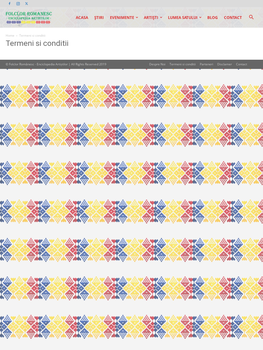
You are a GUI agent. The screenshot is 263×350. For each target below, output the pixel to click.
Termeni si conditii (183, 64)
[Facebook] (9, 3)
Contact (233, 17)
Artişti (151, 17)
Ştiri (99, 17)
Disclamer (224, 64)
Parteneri (206, 64)
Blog (212, 17)
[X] (26, 3)
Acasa (82, 17)
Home (10, 35)
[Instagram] (18, 3)
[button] (251, 17)
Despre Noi (157, 64)
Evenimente (122, 17)
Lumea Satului (183, 17)
